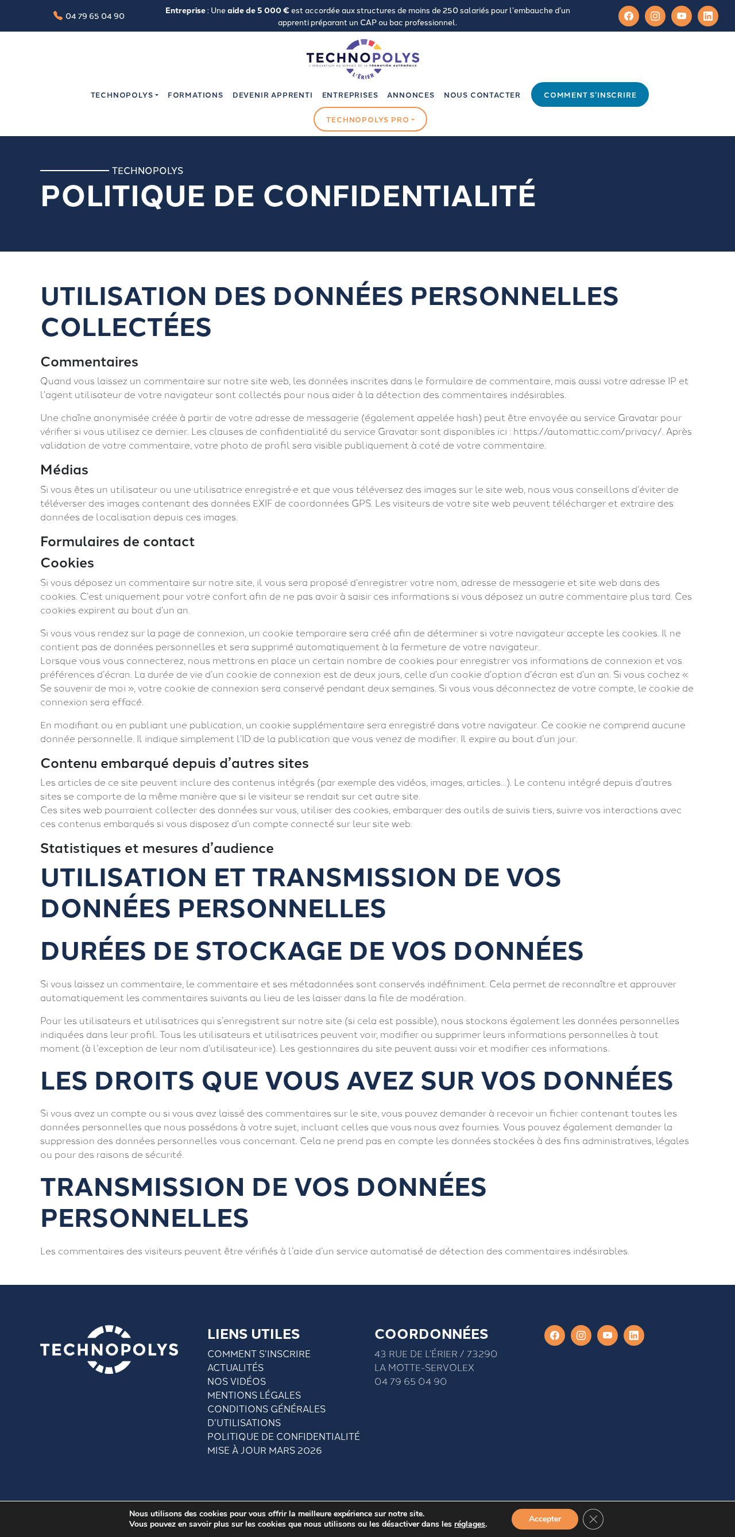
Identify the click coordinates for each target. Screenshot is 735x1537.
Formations (195, 94)
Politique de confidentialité (283, 1436)
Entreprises (350, 94)
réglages (469, 1524)
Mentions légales (254, 1394)
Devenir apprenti (273, 94)
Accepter (545, 1518)
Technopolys (122, 94)
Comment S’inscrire (259, 1353)
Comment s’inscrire (590, 94)
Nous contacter (482, 94)
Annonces (410, 94)
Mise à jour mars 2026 (264, 1449)
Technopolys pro (367, 119)
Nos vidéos (236, 1380)
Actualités (235, 1367)
